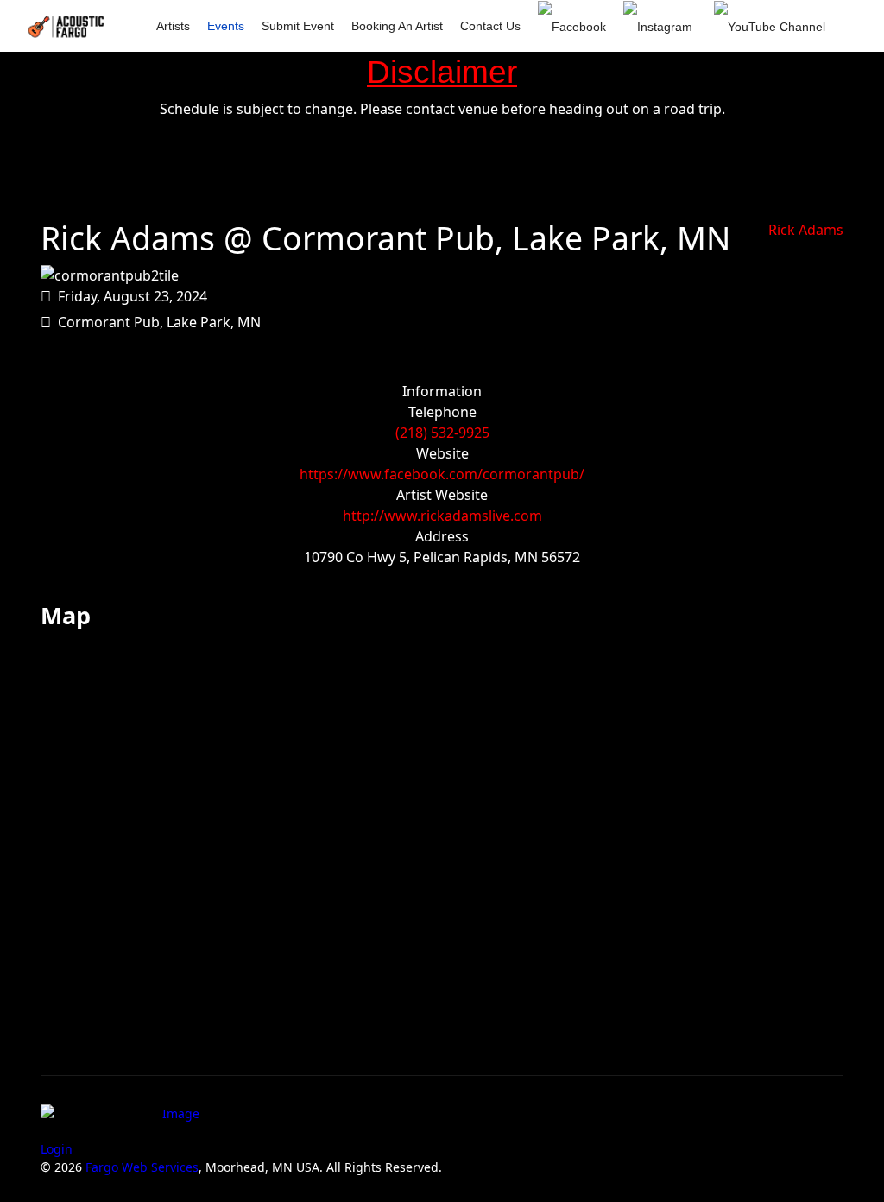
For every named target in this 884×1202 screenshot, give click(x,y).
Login (57, 1149)
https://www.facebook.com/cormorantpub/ (442, 474)
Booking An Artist (397, 26)
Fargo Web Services (142, 1167)
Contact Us (490, 26)
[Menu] (832, 78)
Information (442, 391)
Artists (173, 26)
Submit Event (298, 26)
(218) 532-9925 (442, 432)
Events (225, 26)
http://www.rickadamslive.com (442, 515)
